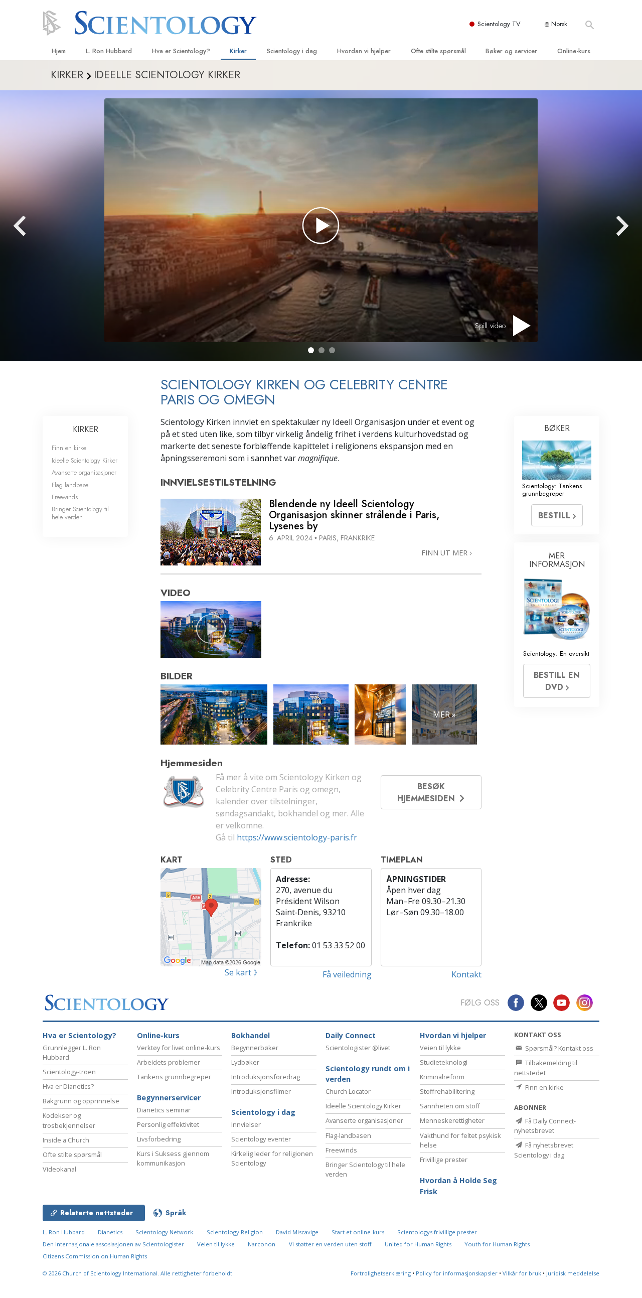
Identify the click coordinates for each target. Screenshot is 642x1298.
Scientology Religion (235, 1232)
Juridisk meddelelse (572, 1273)
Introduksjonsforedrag (265, 1076)
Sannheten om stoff (450, 1105)
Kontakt (466, 974)
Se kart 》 (243, 972)
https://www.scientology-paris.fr (297, 837)
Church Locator (348, 1091)
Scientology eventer (261, 1138)
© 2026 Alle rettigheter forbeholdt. (138, 1273)
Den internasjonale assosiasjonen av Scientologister (113, 1244)
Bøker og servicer (511, 51)
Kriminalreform (442, 1076)
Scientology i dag (292, 51)
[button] (311, 350)
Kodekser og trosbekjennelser (69, 1120)
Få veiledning (347, 974)
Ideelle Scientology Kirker (84, 460)
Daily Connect (351, 1035)
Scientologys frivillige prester (437, 1232)
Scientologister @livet (358, 1047)
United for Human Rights (418, 1244)
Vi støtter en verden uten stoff (330, 1244)
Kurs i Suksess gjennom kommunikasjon (173, 1158)
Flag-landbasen (348, 1135)
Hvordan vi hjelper (364, 51)
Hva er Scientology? (181, 51)
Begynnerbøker (254, 1047)
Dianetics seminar (164, 1109)
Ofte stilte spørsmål (438, 51)
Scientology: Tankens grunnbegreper (552, 489)
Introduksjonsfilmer (261, 1091)
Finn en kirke (69, 448)
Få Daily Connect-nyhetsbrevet (545, 1125)
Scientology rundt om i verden (368, 1074)
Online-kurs (573, 51)
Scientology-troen (69, 1071)
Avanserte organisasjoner (84, 472)
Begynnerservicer (169, 1097)
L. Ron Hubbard (109, 51)
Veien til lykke (440, 1047)
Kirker (238, 51)
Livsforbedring (159, 1138)
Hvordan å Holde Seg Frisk (458, 1186)
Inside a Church (66, 1139)
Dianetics (110, 1232)
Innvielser (246, 1124)
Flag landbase (70, 485)
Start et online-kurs (358, 1232)
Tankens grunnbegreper (174, 1076)
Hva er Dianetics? (68, 1086)
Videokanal (59, 1169)
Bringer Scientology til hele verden (80, 512)
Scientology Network (164, 1232)
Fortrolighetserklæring (381, 1273)
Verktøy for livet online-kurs (178, 1047)
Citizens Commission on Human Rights (95, 1256)
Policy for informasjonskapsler (457, 1273)
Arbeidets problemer (168, 1062)
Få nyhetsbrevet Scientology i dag (543, 1149)
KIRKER (85, 429)
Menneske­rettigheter (452, 1120)
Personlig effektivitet (168, 1124)
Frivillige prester (443, 1159)
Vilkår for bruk (522, 1273)
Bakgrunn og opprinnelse (81, 1100)
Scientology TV (499, 24)
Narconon (261, 1244)
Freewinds (65, 497)
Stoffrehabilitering (447, 1091)
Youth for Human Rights (497, 1244)
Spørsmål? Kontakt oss (558, 1048)
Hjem (59, 51)
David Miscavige (297, 1232)
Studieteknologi (443, 1062)
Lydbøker (245, 1062)
